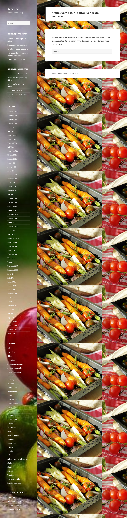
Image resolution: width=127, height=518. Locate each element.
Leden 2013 (11, 302)
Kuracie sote (23, 74)
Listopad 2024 (12, 111)
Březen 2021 (12, 159)
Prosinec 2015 (12, 214)
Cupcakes (11, 360)
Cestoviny (11, 352)
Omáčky (10, 431)
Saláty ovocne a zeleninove (17, 459)
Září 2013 (10, 278)
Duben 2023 (11, 139)
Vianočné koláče (13, 479)
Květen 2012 (12, 329)
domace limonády (14, 372)
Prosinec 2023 (12, 119)
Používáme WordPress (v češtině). (65, 73)
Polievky (10, 439)
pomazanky (11, 443)
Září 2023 (10, 131)
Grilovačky (11, 376)
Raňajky (10, 451)
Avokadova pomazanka (16, 59)
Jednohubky (12, 392)
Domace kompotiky (14, 368)
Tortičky (10, 475)
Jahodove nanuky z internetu (18, 49)
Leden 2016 (11, 210)
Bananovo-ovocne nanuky (17, 45)
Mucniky (10, 415)
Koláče (10, 396)
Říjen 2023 (11, 127)
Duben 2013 (11, 290)
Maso (9, 411)
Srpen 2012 (11, 317)
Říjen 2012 (11, 310)
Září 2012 (10, 314)
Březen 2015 (12, 218)
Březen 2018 (12, 179)
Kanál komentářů (14, 505)
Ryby (9, 455)
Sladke (10, 463)
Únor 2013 (11, 298)
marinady (11, 407)
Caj (8, 348)
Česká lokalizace (13, 509)
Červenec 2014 (13, 238)
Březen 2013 (12, 294)
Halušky (10, 384)
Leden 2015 (11, 222)
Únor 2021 (11, 163)
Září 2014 (10, 234)
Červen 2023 (12, 135)
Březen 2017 (12, 203)
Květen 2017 (12, 199)
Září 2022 (10, 147)
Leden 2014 (11, 262)
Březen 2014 (12, 254)
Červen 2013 (12, 286)
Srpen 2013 (11, 282)
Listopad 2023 (12, 123)
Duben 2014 (11, 250)
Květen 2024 (12, 115)
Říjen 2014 (11, 230)
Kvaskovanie (12, 400)
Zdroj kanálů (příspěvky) (16, 501)
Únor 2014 (11, 258)
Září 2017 (10, 195)
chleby (10, 356)
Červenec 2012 (13, 321)
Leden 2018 (11, 187)
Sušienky (10, 471)
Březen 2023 (12, 143)
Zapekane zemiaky (14, 483)
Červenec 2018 (13, 175)
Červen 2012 (12, 325)
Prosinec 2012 (12, 306)
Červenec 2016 (13, 206)
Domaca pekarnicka (15, 364)
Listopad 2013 (12, 270)
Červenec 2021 (13, 151)
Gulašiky (10, 380)
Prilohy (10, 447)
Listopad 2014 (12, 226)
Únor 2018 (11, 183)
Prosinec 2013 (12, 266)
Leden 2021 (11, 167)
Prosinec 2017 (12, 191)
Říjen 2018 (11, 171)
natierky (10, 423)
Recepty (12, 9)
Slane (9, 467)
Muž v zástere (12, 419)
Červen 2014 (12, 242)
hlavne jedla (12, 388)
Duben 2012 (11, 333)
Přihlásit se (11, 497)
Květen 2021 (12, 155)
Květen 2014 (12, 246)
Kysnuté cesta (12, 404)
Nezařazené (11, 427)
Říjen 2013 (11, 274)
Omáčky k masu (13, 435)
